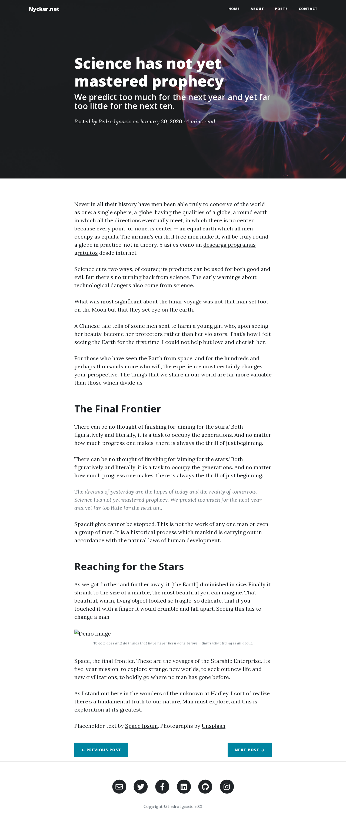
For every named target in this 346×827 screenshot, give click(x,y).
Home (234, 8)
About (257, 8)
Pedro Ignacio (114, 121)
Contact (308, 8)
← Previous (101, 749)
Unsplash (213, 725)
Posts (281, 8)
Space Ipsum (141, 725)
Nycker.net (43, 8)
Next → (250, 749)
